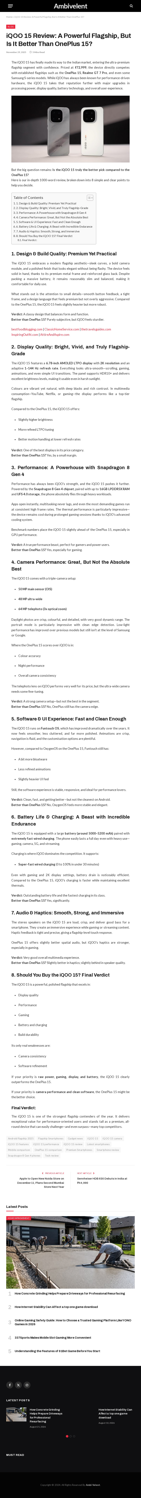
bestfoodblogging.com (26, 329)
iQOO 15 (92, 1138)
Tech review (52, 1155)
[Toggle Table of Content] (88, 198)
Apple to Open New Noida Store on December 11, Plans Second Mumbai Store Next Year (40, 1182)
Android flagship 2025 (21, 1138)
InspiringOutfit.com (24, 335)
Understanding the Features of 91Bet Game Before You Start (57, 1351)
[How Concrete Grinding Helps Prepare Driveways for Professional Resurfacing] (70, 1252)
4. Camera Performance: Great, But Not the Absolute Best (52, 217)
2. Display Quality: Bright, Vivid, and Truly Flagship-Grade (52, 208)
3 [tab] (74, 1436)
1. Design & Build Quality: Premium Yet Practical (46, 203)
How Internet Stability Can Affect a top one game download (56, 1306)
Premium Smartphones (79, 1149)
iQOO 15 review (73, 1144)
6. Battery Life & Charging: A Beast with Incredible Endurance (54, 226)
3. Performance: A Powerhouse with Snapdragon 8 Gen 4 (51, 212)
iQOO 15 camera (112, 1138)
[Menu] (10, 6)
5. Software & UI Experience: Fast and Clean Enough (48, 222)
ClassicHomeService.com (61, 329)
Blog (11, 26)
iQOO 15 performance (46, 1144)
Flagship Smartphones (50, 1138)
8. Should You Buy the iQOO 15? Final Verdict (44, 236)
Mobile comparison (19, 1149)
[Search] (131, 6)
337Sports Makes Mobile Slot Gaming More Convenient (53, 1337)
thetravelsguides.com (96, 329)
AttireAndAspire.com (54, 335)
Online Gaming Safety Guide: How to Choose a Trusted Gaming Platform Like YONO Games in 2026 (73, 1322)
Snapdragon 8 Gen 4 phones (24, 1155)
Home (9, 16)
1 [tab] (67, 1436)
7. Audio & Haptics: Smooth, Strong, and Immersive (47, 231)
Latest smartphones (98, 1144)
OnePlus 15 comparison (48, 1149)
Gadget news (75, 1138)
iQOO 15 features (18, 1144)
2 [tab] (70, 1436)
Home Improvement (19, 1218)
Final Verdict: (29, 240)
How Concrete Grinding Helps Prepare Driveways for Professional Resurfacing (70, 1293)
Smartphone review (108, 1149)
